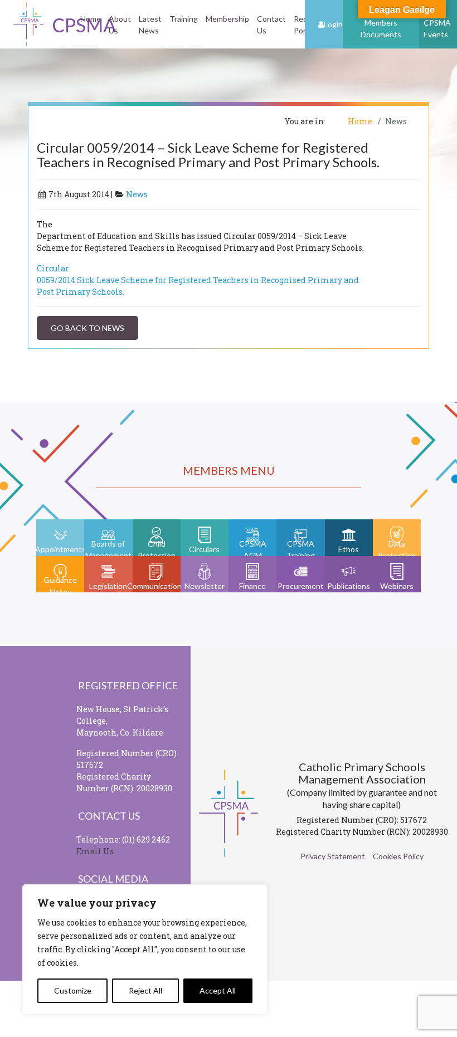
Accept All (218, 990)
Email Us (95, 851)
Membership (227, 18)
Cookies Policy (398, 856)
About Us (120, 24)
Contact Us (271, 24)
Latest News (150, 24)
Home (90, 18)
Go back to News (87, 328)
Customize (72, 990)
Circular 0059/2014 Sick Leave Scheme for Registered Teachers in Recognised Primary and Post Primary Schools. (198, 280)
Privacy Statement (332, 856)
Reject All (145, 990)
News (137, 194)
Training (183, 18)
